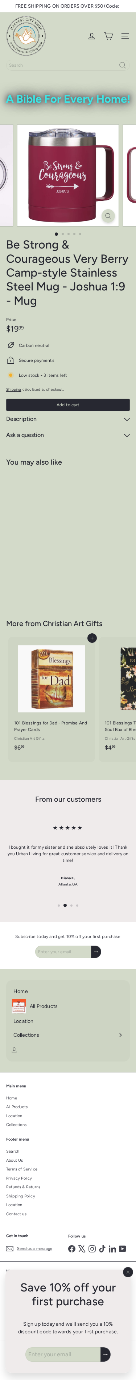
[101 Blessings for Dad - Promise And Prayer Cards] (51, 696)
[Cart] (108, 36)
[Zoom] (108, 216)
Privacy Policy (19, 1178)
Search (12, 1151)
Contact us (16, 1214)
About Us (14, 1160)
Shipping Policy (20, 1196)
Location (14, 1116)
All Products (17, 1107)
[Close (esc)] (128, 1272)
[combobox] (68, 65)
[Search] (122, 65)
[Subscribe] (105, 1354)
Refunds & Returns (23, 1187)
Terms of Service (21, 1169)
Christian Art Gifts (72, 623)
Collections (16, 1124)
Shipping (13, 389)
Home (11, 1098)
